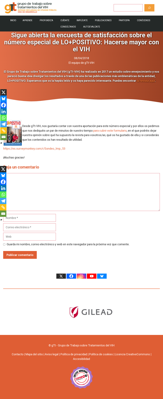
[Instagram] (81, 276)
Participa (124, 20)
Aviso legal (51, 354)
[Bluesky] (3, 99)
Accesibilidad (81, 359)
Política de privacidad (73, 354)
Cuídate (64, 20)
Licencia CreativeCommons (132, 354)
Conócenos (143, 20)
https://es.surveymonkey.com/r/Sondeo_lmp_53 (34, 148)
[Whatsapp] (3, 118)
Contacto (17, 354)
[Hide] (1, 143)
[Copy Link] (3, 130)
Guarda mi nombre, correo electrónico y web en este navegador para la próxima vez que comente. (68, 244)
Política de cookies (101, 354)
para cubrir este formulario (110, 130)
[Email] (3, 137)
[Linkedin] (3, 111)
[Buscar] (149, 7)
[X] (3, 92)
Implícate (82, 20)
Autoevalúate (91, 26)
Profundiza (46, 20)
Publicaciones (103, 20)
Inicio (13, 20)
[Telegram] (3, 124)
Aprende (27, 20)
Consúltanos (68, 26)
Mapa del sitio (34, 354)
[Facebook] (3, 105)
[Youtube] (91, 276)
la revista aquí (146, 80)
